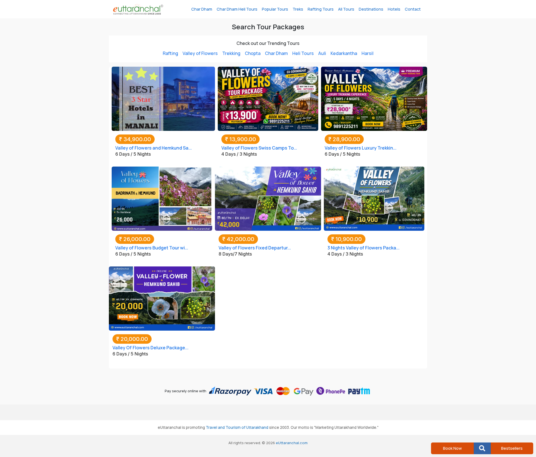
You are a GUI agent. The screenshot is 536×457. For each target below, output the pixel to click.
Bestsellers (512, 448)
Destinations (371, 9)
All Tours (346, 9)
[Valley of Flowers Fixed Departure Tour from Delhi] (268, 198)
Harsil (368, 53)
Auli (322, 53)
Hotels (394, 9)
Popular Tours (275, 9)
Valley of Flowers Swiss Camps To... (259, 148)
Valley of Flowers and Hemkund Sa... (153, 148)
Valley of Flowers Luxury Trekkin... (360, 148)
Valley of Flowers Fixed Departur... (255, 248)
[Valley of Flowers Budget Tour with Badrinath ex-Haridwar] (162, 198)
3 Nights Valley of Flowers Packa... (363, 248)
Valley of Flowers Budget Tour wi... (151, 248)
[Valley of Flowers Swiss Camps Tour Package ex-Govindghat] (268, 98)
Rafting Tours (321, 9)
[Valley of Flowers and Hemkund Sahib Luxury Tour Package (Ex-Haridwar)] (163, 98)
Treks (298, 9)
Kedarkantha (344, 53)
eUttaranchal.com (292, 442)
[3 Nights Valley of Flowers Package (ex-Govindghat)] (374, 198)
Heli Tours (303, 53)
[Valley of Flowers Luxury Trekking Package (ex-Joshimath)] (374, 98)
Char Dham (201, 9)
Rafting (170, 53)
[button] (482, 448)
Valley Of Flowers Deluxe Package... (150, 348)
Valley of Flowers (200, 53)
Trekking (231, 53)
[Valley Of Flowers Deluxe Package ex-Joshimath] (162, 298)
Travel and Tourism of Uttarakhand (237, 427)
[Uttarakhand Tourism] (138, 9)
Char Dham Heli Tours (237, 9)
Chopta (252, 53)
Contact (413, 9)
